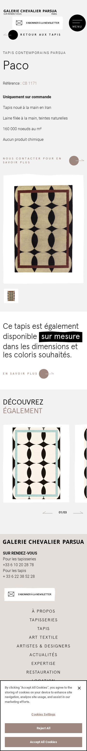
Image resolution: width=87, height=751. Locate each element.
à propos (43, 611)
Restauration (43, 672)
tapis (43, 629)
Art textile (43, 637)
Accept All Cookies (43, 742)
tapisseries (43, 620)
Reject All (43, 728)
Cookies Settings (43, 714)
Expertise (43, 664)
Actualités (43, 655)
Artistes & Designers (44, 646)
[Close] (79, 688)
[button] (11, 296)
